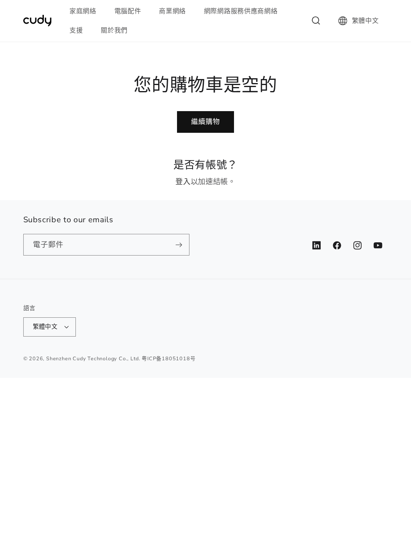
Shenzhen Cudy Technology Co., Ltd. (93, 358)
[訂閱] (179, 245)
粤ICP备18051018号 (168, 358)
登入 (182, 182)
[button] (86, 11)
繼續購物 (205, 121)
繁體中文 (365, 20)
